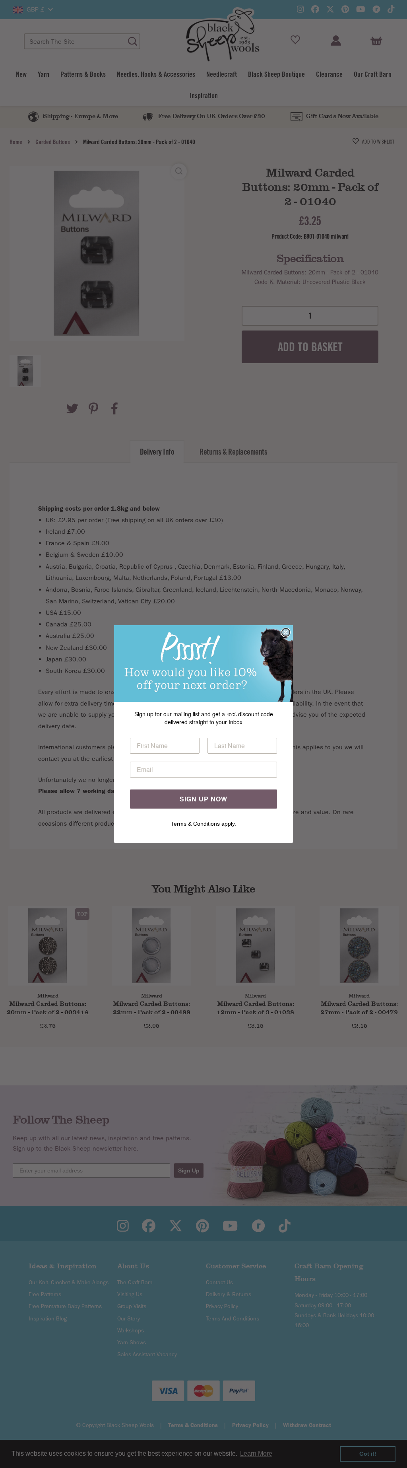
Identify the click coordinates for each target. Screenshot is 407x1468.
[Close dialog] (286, 632)
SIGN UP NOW (203, 798)
